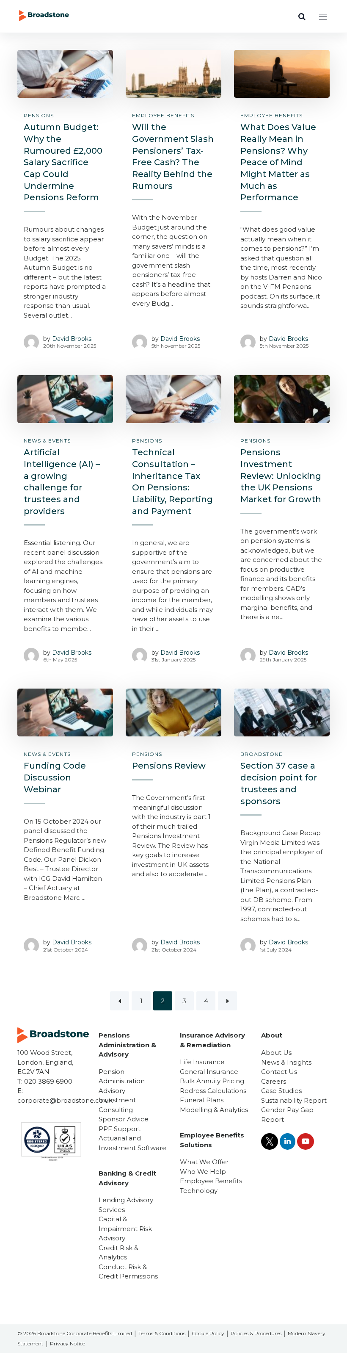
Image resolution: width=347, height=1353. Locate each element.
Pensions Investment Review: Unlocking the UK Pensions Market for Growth (280, 475)
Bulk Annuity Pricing (212, 1081)
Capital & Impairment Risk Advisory (125, 1228)
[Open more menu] (323, 16)
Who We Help (203, 1172)
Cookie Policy (208, 1333)
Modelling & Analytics (214, 1110)
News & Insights (286, 1062)
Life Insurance (202, 1062)
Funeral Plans (201, 1100)
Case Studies (281, 1091)
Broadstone (261, 754)
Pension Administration (122, 1076)
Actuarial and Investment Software (132, 1143)
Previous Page (119, 1000)
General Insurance (209, 1072)
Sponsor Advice (124, 1119)
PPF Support (119, 1129)
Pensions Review (169, 766)
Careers (273, 1081)
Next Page (227, 1000)
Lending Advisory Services (126, 1205)
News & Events (47, 440)
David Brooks (71, 339)
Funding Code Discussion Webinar (55, 777)
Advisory (112, 1091)
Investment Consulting (117, 1105)
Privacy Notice (67, 1343)
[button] (301, 16)
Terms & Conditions (161, 1333)
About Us (276, 1053)
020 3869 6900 (48, 1081)
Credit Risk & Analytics (118, 1253)
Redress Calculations (213, 1091)
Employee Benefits (163, 115)
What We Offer (204, 1162)
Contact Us (279, 1072)
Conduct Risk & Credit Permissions (128, 1272)
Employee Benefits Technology (211, 1186)
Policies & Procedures (256, 1333)
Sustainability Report (294, 1100)
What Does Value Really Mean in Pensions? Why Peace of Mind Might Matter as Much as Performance (278, 162)
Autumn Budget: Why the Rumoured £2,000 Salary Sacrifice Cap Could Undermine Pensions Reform (63, 162)
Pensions (39, 115)
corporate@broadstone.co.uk (65, 1100)
